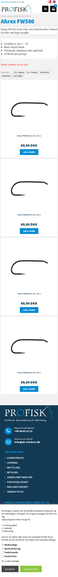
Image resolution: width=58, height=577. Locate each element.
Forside (4, 16)
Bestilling (13, 467)
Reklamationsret (18, 486)
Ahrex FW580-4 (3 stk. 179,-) (29, 214)
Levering (12, 462)
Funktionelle (11, 552)
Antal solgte (17, 76)
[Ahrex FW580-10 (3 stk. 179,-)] (29, 107)
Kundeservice (15, 457)
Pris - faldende (32, 72)
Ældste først (44, 72)
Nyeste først (6, 76)
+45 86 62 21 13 (23, 431)
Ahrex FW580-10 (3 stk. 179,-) (29, 136)
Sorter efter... (5, 72)
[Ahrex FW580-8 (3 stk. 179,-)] (29, 344)
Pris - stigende (19, 72)
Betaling (12, 472)
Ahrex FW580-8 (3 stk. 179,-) (29, 372)
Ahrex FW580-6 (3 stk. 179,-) (29, 293)
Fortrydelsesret (18, 482)
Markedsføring (12, 548)
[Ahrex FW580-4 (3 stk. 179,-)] (29, 186)
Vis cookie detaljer (10, 561)
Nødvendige (11, 544)
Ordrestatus (15, 491)
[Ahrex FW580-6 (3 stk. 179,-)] (29, 265)
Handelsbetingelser (19, 477)
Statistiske (11, 556)
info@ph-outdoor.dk (27, 442)
